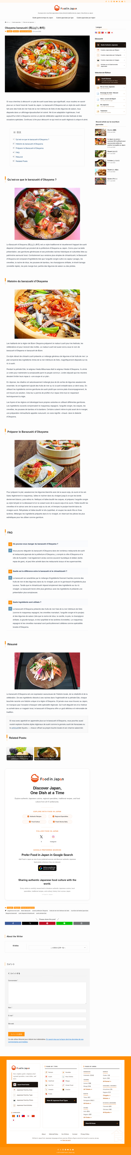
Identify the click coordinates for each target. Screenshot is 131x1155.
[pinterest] (114, 1)
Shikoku (105, 1098)
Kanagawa (89, 1100)
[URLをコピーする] (81, 923)
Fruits (48, 1094)
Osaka (106, 1075)
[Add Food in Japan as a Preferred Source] (47, 868)
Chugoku (106, 1095)
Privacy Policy (85, 1134)
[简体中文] (33, 1116)
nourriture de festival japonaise (79, 910)
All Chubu (87, 1117)
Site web (11, 1023)
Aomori (87, 1083)
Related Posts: (22, 161)
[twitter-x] (108, 1)
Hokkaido (89, 1075)
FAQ (17, 152)
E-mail (10, 1015)
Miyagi (87, 1086)
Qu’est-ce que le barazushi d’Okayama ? (32, 139)
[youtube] (116, 1)
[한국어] (28, 1116)
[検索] (124, 1)
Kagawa (107, 1092)
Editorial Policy (53, 1134)
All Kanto (87, 1103)
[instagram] (111, 1)
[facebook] (106, 1)
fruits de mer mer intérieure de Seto (59, 910)
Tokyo (87, 1097)
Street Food (67, 1085)
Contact (74, 1134)
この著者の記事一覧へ (58, 947)
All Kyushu (106, 1112)
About (44, 1134)
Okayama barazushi (11, 913)
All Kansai (106, 1081)
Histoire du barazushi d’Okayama (29, 143)
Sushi (48, 1076)
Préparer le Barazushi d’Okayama (29, 148)
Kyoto (106, 1078)
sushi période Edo (41, 913)
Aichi (87, 1111)
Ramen (49, 1072)
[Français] (18, 1116)
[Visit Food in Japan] (47, 778)
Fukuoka (107, 1106)
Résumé (19, 156)
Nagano (87, 1114)
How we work (66, 1140)
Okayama (16, 31)
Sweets (49, 1089)
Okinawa (107, 1109)
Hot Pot (49, 1085)
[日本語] (13, 1120)
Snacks (66, 1089)
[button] (13, 923)
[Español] (13, 1116)
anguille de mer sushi (13, 910)
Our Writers (65, 1134)
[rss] (119, 1)
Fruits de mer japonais (25, 31)
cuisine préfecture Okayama (40, 910)
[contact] (122, 1)
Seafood (49, 1081)
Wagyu (66, 1081)
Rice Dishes (67, 1076)
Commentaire (13, 980)
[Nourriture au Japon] (65, 8)
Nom (10, 1007)
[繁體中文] (23, 1116)
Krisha (16, 945)
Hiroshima (107, 1089)
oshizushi (15, 728)
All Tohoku (87, 1089)
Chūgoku (9, 31)
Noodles (66, 1072)
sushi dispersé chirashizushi (26, 913)
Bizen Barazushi (25, 910)
